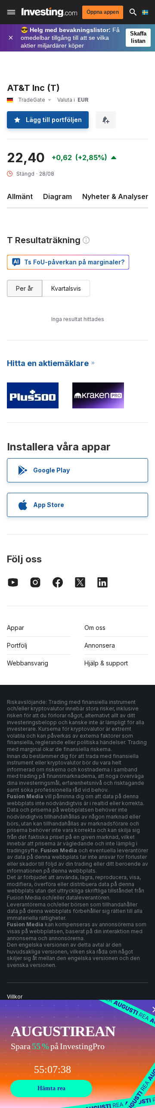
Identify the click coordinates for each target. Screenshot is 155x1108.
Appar (15, 627)
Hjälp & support (106, 663)
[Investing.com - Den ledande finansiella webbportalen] (49, 12)
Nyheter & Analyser (115, 196)
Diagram (57, 196)
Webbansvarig (27, 663)
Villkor (14, 996)
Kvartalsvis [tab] (66, 288)
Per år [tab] (24, 288)
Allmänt (20, 196)
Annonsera (99, 645)
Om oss (94, 627)
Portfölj (17, 645)
